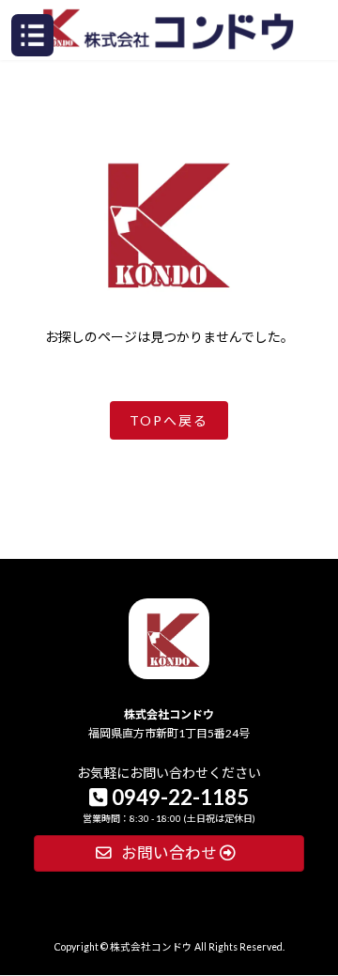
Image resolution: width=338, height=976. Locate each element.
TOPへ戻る (169, 420)
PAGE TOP (311, 852)
